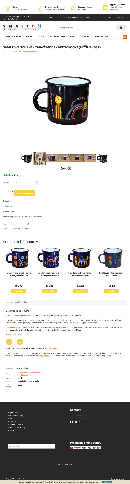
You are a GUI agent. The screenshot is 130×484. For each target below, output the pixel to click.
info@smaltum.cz (44, 356)
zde (100, 482)
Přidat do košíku (24, 193)
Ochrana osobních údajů (17, 428)
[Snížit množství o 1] (12, 194)
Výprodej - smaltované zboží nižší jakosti (30, 373)
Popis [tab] (7, 302)
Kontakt (11, 431)
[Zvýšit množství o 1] (12, 191)
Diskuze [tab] (25, 302)
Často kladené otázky (73, 18)
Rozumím (107, 482)
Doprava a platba (54, 18)
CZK (108, 18)
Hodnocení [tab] (15, 302)
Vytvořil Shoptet (119, 479)
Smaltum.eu (69, 464)
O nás (88, 18)
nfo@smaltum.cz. (53, 348)
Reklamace (12, 422)
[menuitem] (13, 36)
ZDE (109, 356)
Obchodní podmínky (15, 425)
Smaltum (60, 464)
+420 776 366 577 (81, 419)
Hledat (83, 27)
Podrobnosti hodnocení (30, 51)
